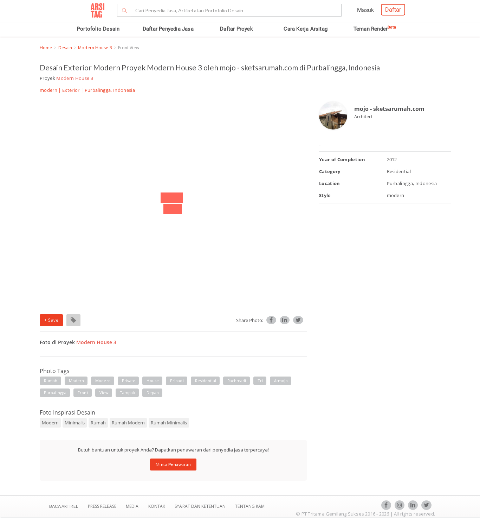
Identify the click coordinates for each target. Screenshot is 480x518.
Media (133, 506)
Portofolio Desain (98, 29)
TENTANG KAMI (250, 506)
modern (76, 380)
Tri (260, 380)
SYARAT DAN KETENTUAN (201, 506)
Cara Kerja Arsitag (305, 29)
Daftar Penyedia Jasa (168, 29)
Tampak (127, 392)
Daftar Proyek (236, 29)
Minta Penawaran (173, 464)
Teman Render (374, 29)
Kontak (157, 506)
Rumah (98, 422)
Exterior (71, 90)
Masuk (365, 10)
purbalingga (55, 392)
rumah (51, 380)
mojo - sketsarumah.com (389, 109)
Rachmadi (236, 380)
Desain (65, 48)
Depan (153, 392)
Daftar (393, 9)
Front (83, 392)
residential (205, 380)
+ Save (51, 320)
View (104, 392)
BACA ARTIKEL (63, 506)
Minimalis (75, 422)
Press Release (101, 506)
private (129, 380)
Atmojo (281, 380)
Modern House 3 (95, 48)
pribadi (177, 380)
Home (46, 48)
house (153, 380)
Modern (103, 380)
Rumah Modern (128, 422)
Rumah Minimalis (169, 422)
